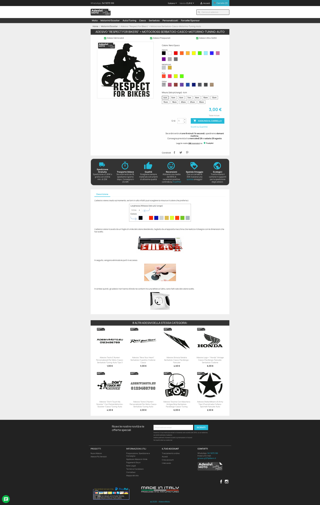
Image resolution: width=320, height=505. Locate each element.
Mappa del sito (132, 475)
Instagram (226, 481)
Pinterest (187, 152)
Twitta (180, 152)
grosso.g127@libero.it (207, 458)
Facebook (221, 481)
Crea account (168, 460)
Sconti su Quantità (199, 127)
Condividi (174, 152)
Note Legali (131, 466)
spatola (190, 179)
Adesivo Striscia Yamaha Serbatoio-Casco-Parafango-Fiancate (176, 360)
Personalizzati (170, 20)
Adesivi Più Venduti (99, 456)
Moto (95, 20)
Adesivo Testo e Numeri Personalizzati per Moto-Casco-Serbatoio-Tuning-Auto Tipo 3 (110, 360)
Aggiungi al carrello (207, 120)
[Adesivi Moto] (101, 12)
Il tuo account (170, 448)
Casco (142, 20)
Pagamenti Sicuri (133, 462)
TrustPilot (177, 182)
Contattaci (130, 472)
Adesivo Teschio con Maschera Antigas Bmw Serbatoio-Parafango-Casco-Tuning (176, 404)
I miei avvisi (166, 463)
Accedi (165, 456)
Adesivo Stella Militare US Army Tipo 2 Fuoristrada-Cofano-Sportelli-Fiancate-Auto (210, 404)
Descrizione (102, 194)
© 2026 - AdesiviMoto (160, 501)
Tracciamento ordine (171, 453)
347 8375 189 (108, 3)
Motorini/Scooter (110, 20)
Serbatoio (154, 20)
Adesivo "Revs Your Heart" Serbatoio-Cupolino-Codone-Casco (143, 360)
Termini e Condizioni (135, 469)
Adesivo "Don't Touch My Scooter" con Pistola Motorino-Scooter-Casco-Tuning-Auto (109, 404)
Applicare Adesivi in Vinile (136, 459)
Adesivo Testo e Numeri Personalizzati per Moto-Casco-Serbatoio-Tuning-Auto (143, 404)
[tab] (102, 194)
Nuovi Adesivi (96, 453)
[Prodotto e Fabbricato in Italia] (160, 489)
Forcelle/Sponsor (190, 20)
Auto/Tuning (129, 20)
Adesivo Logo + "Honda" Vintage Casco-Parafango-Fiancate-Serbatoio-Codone (210, 360)
